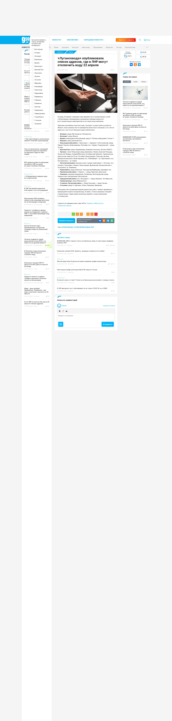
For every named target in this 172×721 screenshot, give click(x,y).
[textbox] (86, 317)
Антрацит (38, 56)
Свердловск (39, 110)
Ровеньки (38, 100)
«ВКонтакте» (98, 203)
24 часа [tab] (127, 81)
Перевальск (39, 96)
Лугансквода (67, 227)
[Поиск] (140, 40)
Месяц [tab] (144, 81)
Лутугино (38, 80)
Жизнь (71, 52)
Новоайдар (38, 86)
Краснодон (38, 66)
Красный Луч (39, 69)
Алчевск (37, 53)
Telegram (89, 203)
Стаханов (38, 120)
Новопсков (38, 90)
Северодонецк (40, 113)
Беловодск (38, 59)
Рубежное (38, 103)
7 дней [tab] (135, 81)
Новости (26, 47)
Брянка (37, 63)
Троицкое (38, 123)
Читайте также (63, 238)
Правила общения (109, 305)
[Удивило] (87, 214)
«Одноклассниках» (64, 206)
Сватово (38, 107)
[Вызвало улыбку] (77, 214)
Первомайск (39, 93)
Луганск (37, 76)
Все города (39, 49)
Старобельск (39, 117)
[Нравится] (73, 214)
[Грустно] (91, 214)
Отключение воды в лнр (84, 227)
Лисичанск (38, 73)
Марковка (38, 83)
